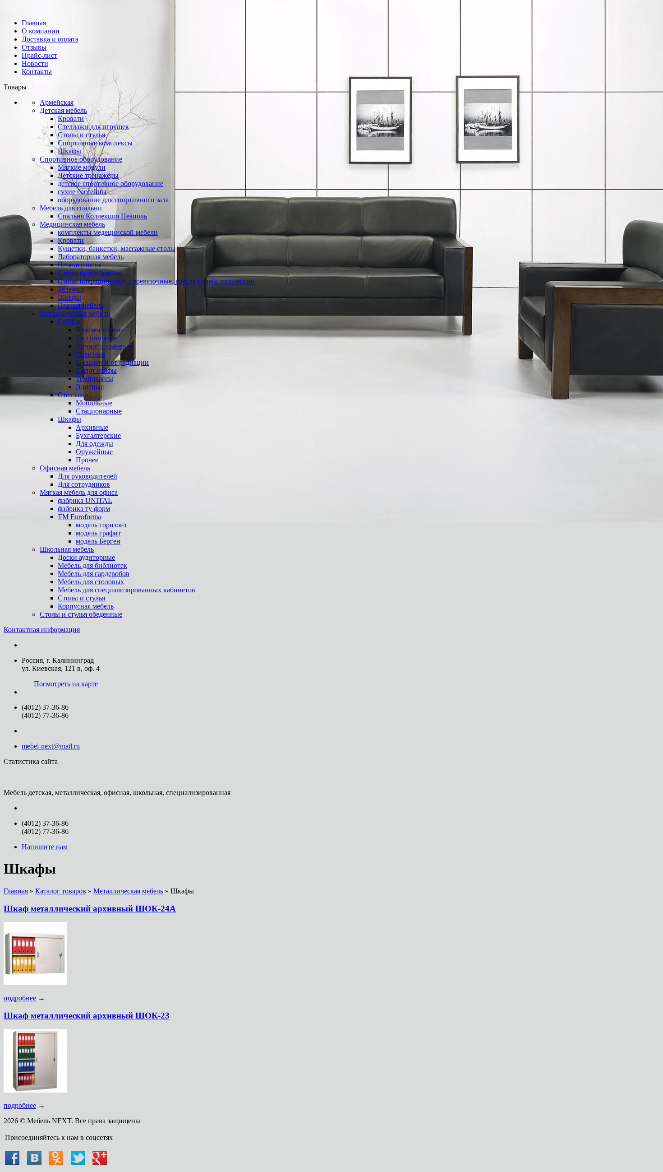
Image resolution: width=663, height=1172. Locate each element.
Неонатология (79, 265)
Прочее (87, 460)
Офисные (90, 354)
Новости (35, 63)
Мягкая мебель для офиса (79, 492)
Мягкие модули (82, 167)
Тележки (71, 289)
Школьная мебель (67, 549)
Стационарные (99, 411)
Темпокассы (94, 378)
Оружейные (94, 452)
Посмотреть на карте (66, 684)
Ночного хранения (105, 346)
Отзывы (34, 47)
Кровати (71, 118)
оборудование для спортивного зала (113, 200)
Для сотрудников (84, 484)
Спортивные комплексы (95, 143)
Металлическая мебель (75, 313)
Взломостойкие (100, 330)
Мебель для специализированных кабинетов (126, 590)
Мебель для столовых (91, 582)
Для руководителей (87, 476)
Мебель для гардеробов (93, 573)
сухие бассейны (82, 191)
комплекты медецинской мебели (108, 232)
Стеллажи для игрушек (93, 126)
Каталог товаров (60, 891)
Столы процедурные (89, 273)
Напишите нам (45, 847)
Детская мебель (63, 110)
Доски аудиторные (86, 557)
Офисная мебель (65, 468)
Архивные (92, 427)
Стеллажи (73, 395)
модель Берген (98, 541)
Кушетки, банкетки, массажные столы (116, 248)
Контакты (37, 71)
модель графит (98, 533)
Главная (34, 23)
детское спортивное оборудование (110, 183)
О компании (41, 31)
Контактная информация (42, 629)
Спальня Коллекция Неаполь (102, 216)
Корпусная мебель (86, 606)
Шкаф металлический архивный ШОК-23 (87, 1015)
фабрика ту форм (84, 508)
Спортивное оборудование (81, 159)
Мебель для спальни (71, 208)
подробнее (20, 998)
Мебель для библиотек (92, 565)
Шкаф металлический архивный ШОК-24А (90, 908)
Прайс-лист (39, 55)
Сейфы (68, 322)
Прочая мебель (80, 305)
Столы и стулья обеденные (81, 614)
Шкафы (69, 151)
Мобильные (94, 403)
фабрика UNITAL (85, 500)
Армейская (57, 102)
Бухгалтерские (98, 435)
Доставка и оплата (50, 39)
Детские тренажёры (88, 175)
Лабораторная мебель (91, 256)
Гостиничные (96, 338)
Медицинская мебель (72, 224)
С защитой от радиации (112, 362)
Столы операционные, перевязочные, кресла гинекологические (156, 281)
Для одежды (94, 443)
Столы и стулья (81, 135)
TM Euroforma (79, 517)
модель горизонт (101, 525)
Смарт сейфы (96, 370)
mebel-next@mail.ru (51, 746)
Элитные (90, 387)
